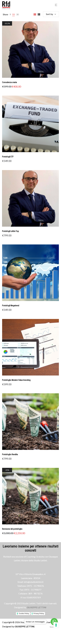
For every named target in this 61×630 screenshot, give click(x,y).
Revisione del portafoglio (12, 529)
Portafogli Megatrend (10, 305)
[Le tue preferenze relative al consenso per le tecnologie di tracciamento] (56, 625)
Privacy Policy (38, 613)
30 (17, 14)
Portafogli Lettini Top (10, 231)
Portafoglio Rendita (10, 454)
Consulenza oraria (9, 82)
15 (13, 14)
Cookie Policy (24, 613)
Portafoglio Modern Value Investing (16, 380)
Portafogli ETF (7, 157)
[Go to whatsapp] (54, 621)
